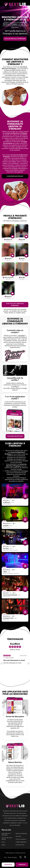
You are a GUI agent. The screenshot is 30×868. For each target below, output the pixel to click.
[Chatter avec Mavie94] (12, 255)
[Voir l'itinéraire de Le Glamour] (25, 496)
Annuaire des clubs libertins (7, 838)
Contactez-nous (20, 844)
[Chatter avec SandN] (26, 274)
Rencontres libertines (21, 833)
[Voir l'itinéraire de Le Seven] (25, 519)
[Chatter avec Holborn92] (12, 236)
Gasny (23, 313)
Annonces (18, 836)
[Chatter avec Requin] (26, 255)
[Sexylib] (20, 857)
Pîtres (6, 313)
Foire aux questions (21, 839)
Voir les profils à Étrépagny (15, 39)
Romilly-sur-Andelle (15, 313)
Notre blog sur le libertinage (6, 834)
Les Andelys (13, 311)
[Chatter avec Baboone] (12, 293)
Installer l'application (21, 842)
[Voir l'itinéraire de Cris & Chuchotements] (25, 589)
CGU (5, 857)
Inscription (8, 864)
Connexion (21, 864)
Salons (3, 845)
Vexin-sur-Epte (21, 311)
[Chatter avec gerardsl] (26, 236)
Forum (3, 842)
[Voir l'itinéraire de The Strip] (25, 543)
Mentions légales (12, 857)
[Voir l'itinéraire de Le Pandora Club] (25, 612)
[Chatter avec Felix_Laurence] (12, 274)
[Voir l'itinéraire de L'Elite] (25, 566)
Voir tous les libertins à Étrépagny (15, 304)
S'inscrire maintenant (15, 176)
